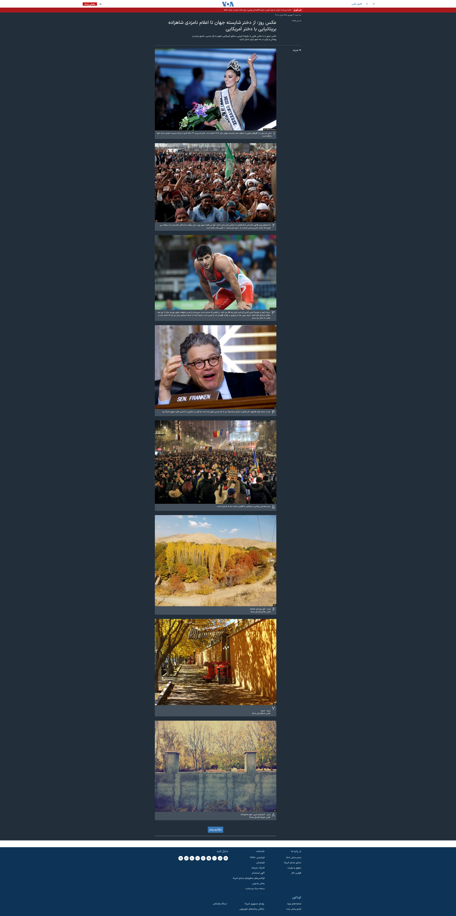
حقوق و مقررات (294, 868)
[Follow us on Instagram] (203, 858)
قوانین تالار (296, 873)
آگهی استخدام (258, 873)
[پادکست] (186, 858)
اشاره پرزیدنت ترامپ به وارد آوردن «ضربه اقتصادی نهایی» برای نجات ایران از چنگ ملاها (257, 10)
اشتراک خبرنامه (258, 868)
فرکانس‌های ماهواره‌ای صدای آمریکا (249, 878)
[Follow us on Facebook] (225, 858)
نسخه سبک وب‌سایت (255, 888)
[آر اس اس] (192, 858)
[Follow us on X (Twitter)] (214, 858)
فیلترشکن (260, 862)
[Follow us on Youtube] (209, 858)
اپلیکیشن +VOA (257, 857)
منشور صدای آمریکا (292, 862)
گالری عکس (357, 4)
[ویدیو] (100, 4)
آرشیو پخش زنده (293, 909)
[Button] (297, 51)
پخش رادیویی (258, 883)
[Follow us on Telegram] (220, 858)
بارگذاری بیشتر (215, 829)
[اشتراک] (180, 858)
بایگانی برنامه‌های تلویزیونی (252, 909)
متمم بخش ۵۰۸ (293, 857)
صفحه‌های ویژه (294, 903)
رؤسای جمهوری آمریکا (254, 903)
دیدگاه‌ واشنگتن (220, 903)
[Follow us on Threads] (197, 858)
